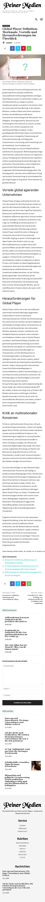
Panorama (6, 26)
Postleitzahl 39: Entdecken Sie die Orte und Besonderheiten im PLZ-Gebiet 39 (16, 633)
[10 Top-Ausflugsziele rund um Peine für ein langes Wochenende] (36, 752)
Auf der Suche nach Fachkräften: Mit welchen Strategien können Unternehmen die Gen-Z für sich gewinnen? (17, 737)
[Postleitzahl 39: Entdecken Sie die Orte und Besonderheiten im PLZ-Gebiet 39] (35, 633)
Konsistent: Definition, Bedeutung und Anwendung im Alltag (10, 597)
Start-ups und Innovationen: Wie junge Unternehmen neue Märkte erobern (17, 721)
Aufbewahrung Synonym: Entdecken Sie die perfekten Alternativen (17, 619)
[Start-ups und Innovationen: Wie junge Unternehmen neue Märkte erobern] (36, 722)
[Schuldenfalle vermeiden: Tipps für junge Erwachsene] (36, 765)
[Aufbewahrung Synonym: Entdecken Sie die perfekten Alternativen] (35, 621)
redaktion (9, 43)
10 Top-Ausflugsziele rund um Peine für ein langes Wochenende (17, 751)
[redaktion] (4, 43)
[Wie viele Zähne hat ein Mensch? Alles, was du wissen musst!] (35, 648)
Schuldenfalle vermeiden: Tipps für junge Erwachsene (17, 764)
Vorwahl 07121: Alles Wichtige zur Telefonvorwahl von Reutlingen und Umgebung (35, 599)
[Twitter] (17, 48)
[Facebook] (12, 48)
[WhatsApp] (29, 48)
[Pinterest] (23, 48)
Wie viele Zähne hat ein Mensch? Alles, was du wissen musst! (16, 647)
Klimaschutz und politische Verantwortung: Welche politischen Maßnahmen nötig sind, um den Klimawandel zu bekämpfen (17, 780)
